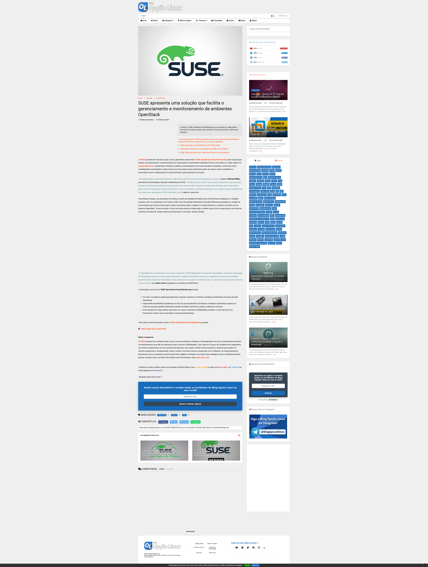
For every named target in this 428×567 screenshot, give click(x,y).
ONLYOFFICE (254, 208)
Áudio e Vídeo (254, 246)
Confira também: (258, 75)
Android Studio (255, 170)
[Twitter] (248, 547)
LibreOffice (277, 195)
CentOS (265, 174)
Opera (274, 208)
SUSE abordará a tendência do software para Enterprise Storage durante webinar (213, 454)
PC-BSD (269, 212)
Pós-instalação (263, 215)
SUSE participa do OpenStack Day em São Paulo (200, 145)
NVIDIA (252, 205)
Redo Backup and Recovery (259, 219)
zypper (279, 243)
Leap (269, 195)
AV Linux (253, 167)
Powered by (262, 400)
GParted (273, 184)
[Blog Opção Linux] (160, 11)
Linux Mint (253, 198)
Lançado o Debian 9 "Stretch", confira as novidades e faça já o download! (266, 341)
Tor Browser (270, 229)
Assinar (268, 393)
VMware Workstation (269, 233)
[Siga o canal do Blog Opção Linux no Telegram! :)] (268, 438)
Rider (272, 219)
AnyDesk (265, 170)
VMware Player (255, 233)
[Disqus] (190, 499)
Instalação (276, 188)
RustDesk (253, 222)
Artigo (272, 170)
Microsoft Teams (256, 202)
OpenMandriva (265, 208)
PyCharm (253, 215)
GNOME (265, 184)
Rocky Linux (280, 219)
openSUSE (268, 240)
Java (272, 191)
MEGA (260, 198)
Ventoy (252, 236)
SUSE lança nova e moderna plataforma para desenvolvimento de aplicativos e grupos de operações (161, 453)
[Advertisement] (190, 245)
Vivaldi (282, 236)
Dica (253, 124)
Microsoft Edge (269, 198)
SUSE (267, 222)
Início (144, 20)
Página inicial (199, 543)
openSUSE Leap (279, 240)
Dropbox (253, 181)
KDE (281, 191)
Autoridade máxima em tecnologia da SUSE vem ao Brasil (204, 149)
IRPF (269, 188)
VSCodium (282, 233)
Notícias (149, 98)
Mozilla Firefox (268, 202)
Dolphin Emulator (274, 177)
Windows (253, 240)
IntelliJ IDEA (265, 191)
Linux (284, 195)
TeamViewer (280, 226)
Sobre (242, 20)
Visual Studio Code (271, 236)
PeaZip (275, 212)
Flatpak (258, 184)
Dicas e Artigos (212, 543)
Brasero (252, 174)
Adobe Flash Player (264, 167)
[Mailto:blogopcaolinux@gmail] (264, 547)
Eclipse (267, 181)
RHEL (272, 215)
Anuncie (199, 553)
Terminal (261, 229)
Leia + (284, 111)
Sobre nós (212, 553)
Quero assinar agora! (190, 404)
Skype (273, 222)
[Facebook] (253, 547)
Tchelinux (257, 226)
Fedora (274, 181)
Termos (231, 20)
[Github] (259, 547)
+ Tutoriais (201, 20)
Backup (278, 170)
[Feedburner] (231, 547)
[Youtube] (236, 547)
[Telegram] (242, 547)
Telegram (253, 229)
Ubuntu (278, 229)
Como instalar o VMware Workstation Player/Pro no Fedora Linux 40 (268, 131)
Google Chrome (255, 188)
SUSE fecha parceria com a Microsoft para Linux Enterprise (204, 152)
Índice (155, 20)
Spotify (279, 222)
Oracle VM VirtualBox (257, 212)
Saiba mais (255, 565)
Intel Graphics (254, 191)
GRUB (280, 184)
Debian (272, 174)
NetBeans (268, 205)
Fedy (280, 181)
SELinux (261, 222)
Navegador (260, 205)
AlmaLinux (276, 167)
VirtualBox (260, 236)
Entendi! (247, 565)
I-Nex (264, 188)
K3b (277, 191)
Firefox (252, 184)
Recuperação (280, 215)
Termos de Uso (199, 547)
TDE (251, 226)
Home (140, 98)
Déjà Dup (260, 181)
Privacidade (217, 20)
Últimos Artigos (185, 20)
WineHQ (260, 240)
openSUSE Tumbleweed (258, 243)
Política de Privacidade (212, 548)
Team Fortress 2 (268, 226)
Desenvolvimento (256, 177)
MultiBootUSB (280, 202)
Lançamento (160, 98)
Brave (259, 174)
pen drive (271, 243)
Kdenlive (253, 195)
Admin (254, 20)
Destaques (168, 20)
